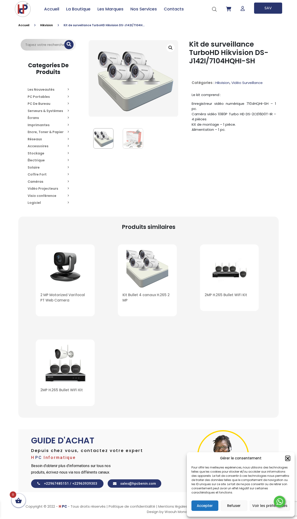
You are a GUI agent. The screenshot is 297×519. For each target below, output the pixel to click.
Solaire (34, 167)
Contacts (174, 9)
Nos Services (143, 9)
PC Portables (39, 96)
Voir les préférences (269, 505)
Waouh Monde (177, 511)
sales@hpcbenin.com (136, 483)
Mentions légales (172, 506)
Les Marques (110, 9)
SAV (268, 8)
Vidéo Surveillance (247, 82)
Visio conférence (42, 195)
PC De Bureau (39, 103)
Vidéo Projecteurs (43, 188)
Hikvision (46, 25)
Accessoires (38, 146)
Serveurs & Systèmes (45, 111)
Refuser (234, 505)
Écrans (33, 117)
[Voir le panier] (228, 9)
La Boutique (78, 9)
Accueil (51, 9)
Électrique (36, 160)
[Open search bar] (214, 9)
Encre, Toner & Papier (46, 132)
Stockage (36, 153)
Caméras (35, 181)
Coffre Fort (37, 174)
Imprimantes (39, 125)
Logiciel (34, 202)
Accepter (205, 505)
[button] (287, 458)
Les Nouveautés (41, 89)
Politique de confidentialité (132, 506)
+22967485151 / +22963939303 (68, 483)
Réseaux (35, 139)
